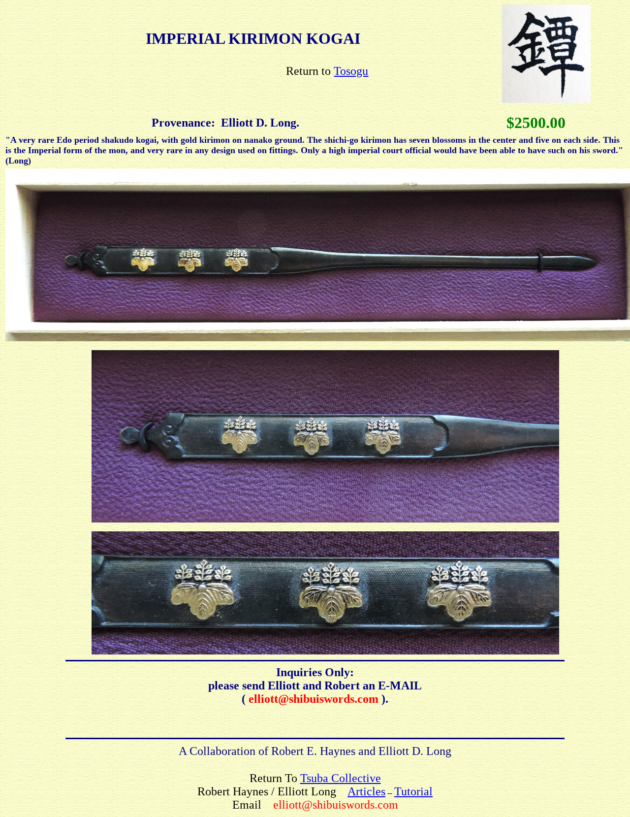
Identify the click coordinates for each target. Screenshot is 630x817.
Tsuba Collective (340, 778)
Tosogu (351, 71)
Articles (366, 791)
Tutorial (413, 791)
